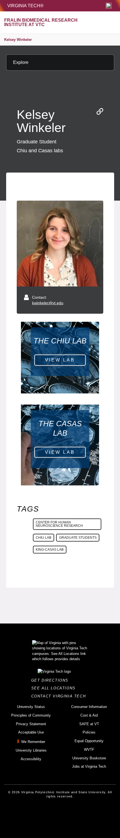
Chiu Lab (43, 538)
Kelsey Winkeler (18, 40)
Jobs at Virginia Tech (89, 766)
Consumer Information (89, 707)
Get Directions (51, 680)
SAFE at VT (89, 724)
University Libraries (31, 750)
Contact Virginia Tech (60, 696)
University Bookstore (89, 758)
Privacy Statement (31, 724)
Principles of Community (31, 715)
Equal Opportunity (89, 741)
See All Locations (55, 688)
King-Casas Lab (50, 550)
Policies (89, 732)
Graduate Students (78, 538)
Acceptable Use (31, 732)
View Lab (60, 360)
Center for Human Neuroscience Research (59, 524)
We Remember (33, 742)
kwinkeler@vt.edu (47, 303)
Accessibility (31, 759)
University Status (31, 707)
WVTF (89, 749)
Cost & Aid (89, 715)
